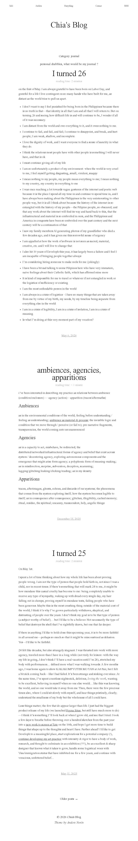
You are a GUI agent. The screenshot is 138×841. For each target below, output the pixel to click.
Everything (68, 6)
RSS (126, 6)
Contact (98, 6)
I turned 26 (69, 74)
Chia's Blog (69, 25)
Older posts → (69, 798)
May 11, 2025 (69, 773)
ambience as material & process (69, 420)
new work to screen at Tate (42, 724)
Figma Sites (73, 710)
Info (11, 6)
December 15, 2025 (69, 519)
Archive (39, 6)
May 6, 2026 (69, 335)
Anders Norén (75, 822)
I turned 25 (69, 554)
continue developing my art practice (40, 739)
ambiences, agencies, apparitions (69, 374)
